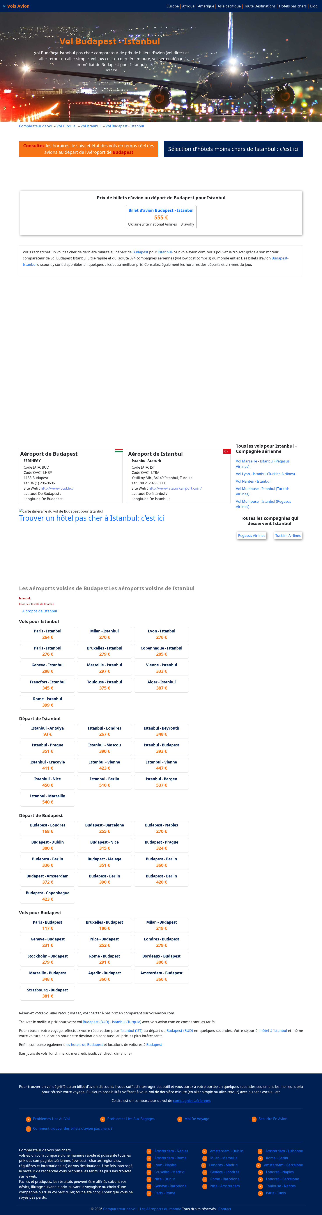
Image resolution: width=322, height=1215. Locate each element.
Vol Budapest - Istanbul (125, 126)
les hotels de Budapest (84, 1044)
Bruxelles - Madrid (169, 1171)
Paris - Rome (164, 1192)
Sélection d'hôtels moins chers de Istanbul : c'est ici (233, 148)
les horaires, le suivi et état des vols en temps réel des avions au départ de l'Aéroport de (88, 149)
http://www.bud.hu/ (57, 488)
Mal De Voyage (196, 1118)
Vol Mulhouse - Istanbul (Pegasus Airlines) (263, 504)
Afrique (188, 6)
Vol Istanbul (90, 126)
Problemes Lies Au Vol (51, 1118)
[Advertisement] (161, 177)
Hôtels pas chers (293, 6)
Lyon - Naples (165, 1164)
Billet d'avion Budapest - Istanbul (161, 210)
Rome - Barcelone (224, 1178)
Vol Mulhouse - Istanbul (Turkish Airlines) (262, 491)
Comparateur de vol (35, 126)
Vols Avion (18, 6)
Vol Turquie (66, 126)
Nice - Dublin (164, 1178)
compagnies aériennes (192, 1100)
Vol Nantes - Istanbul (253, 481)
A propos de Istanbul (39, 611)
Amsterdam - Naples (171, 1150)
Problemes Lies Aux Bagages (131, 1118)
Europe (173, 6)
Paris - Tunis (275, 1192)
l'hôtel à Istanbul (273, 1030)
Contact (224, 1208)
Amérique (206, 6)
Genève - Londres (224, 1171)
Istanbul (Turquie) (126, 1021)
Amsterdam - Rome (170, 1157)
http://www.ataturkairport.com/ (175, 488)
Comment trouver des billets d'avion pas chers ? (72, 1128)
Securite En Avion (273, 1118)
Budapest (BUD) (96, 1021)
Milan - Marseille (223, 1157)
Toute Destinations (260, 6)
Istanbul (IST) (131, 1030)
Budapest (140, 252)
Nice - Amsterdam (224, 1185)
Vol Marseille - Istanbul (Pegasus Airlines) (263, 464)
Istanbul (165, 252)
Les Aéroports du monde (160, 1208)
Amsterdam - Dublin (226, 1150)
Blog (314, 6)
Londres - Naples (279, 1171)
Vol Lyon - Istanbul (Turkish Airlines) (265, 473)
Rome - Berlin (276, 1157)
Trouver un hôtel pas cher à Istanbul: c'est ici (91, 518)
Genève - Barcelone (170, 1185)
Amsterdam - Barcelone (283, 1164)
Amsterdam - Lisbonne (284, 1150)
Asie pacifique (229, 6)
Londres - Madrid (223, 1164)
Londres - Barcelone (282, 1178)
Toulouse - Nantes (280, 1185)
